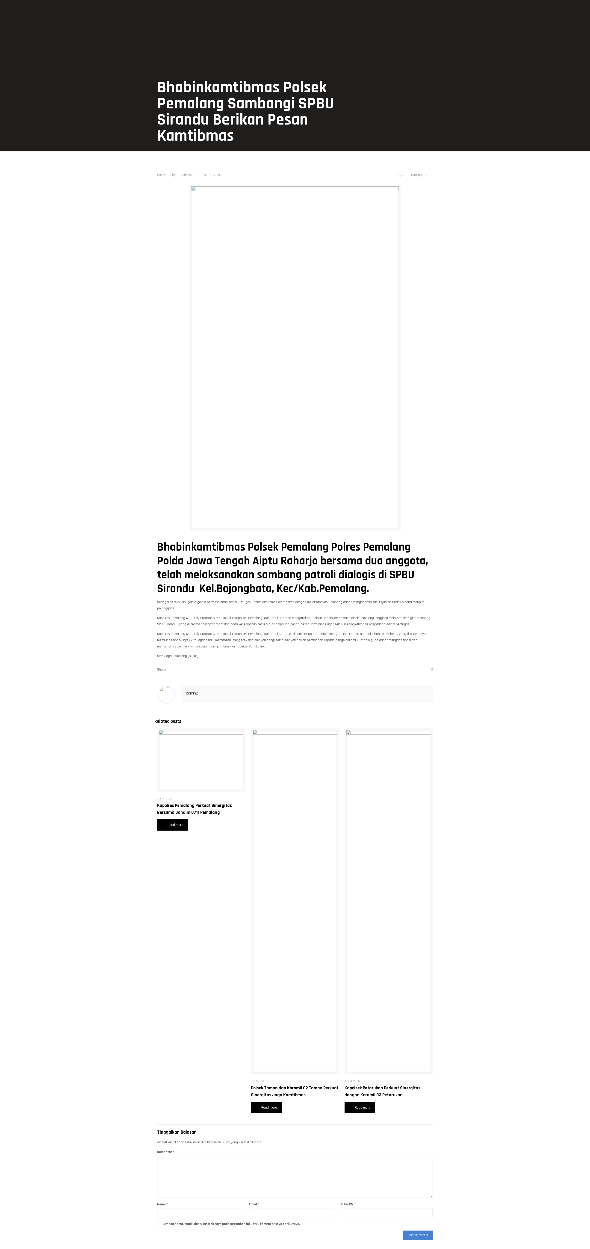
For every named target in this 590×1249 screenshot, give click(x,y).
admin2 (187, 175)
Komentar (165, 1152)
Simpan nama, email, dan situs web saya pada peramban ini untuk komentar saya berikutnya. (231, 1224)
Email (254, 1204)
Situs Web (348, 1204)
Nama (162, 1204)
